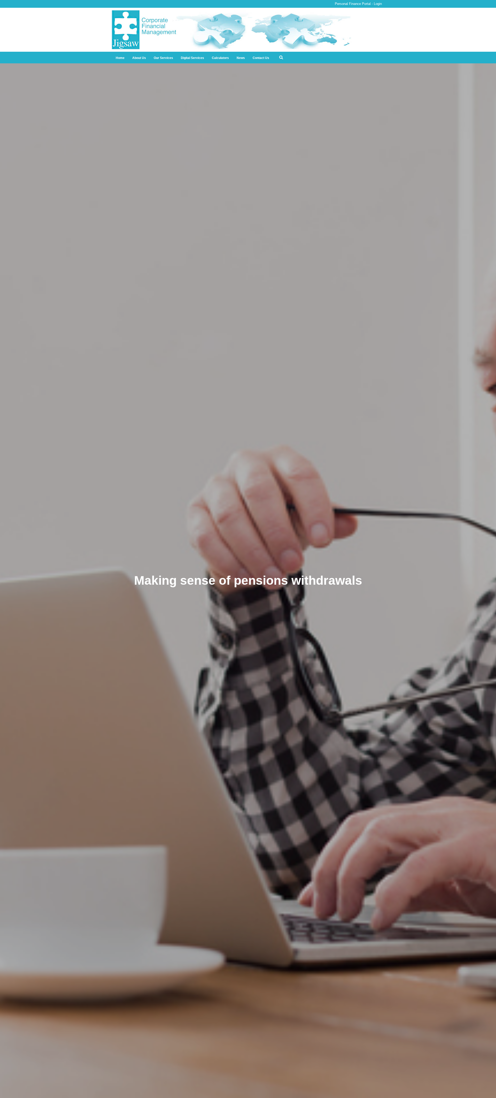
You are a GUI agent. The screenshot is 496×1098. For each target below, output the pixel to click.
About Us (139, 58)
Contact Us (261, 58)
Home (120, 58)
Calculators (220, 58)
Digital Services (192, 58)
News (241, 58)
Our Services (163, 58)
